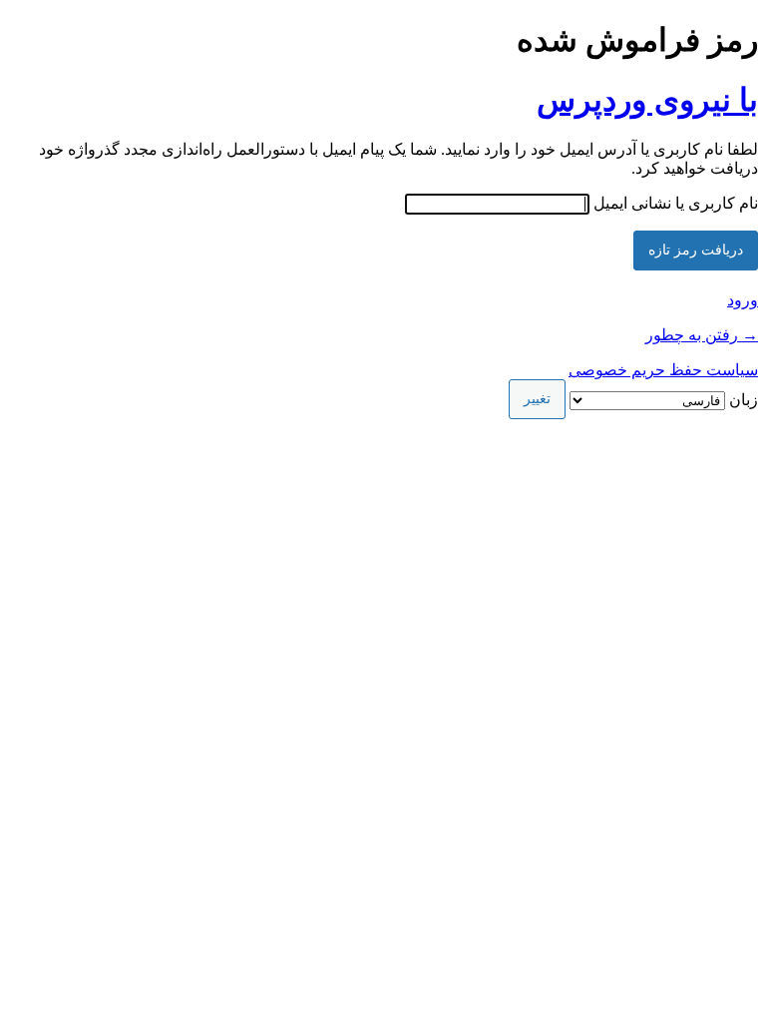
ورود (742, 299)
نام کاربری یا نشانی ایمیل (675, 203)
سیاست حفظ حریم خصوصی (663, 369)
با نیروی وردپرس (647, 100)
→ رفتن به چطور (701, 334)
